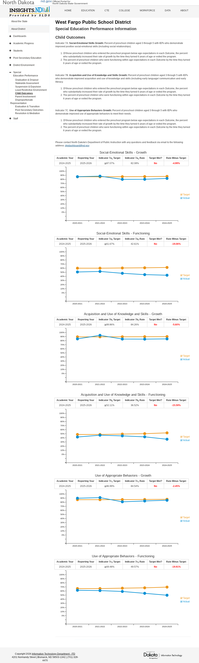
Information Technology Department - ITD (53, 654)
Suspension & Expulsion (28, 86)
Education (88, 10)
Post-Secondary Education (27, 58)
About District (18, 29)
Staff (15, 118)
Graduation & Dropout (26, 80)
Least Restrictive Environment (31, 90)
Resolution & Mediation (27, 113)
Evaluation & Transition (27, 106)
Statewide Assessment (27, 83)
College (124, 10)
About (184, 10)
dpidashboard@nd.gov (77, 145)
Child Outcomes (24, 93)
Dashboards (19, 36)
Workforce (147, 10)
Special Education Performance (25, 74)
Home (68, 10)
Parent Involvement (25, 96)
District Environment (23, 65)
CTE (107, 10)
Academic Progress (23, 43)
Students (18, 50)
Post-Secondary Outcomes (29, 110)
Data (168, 10)
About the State (19, 21)
